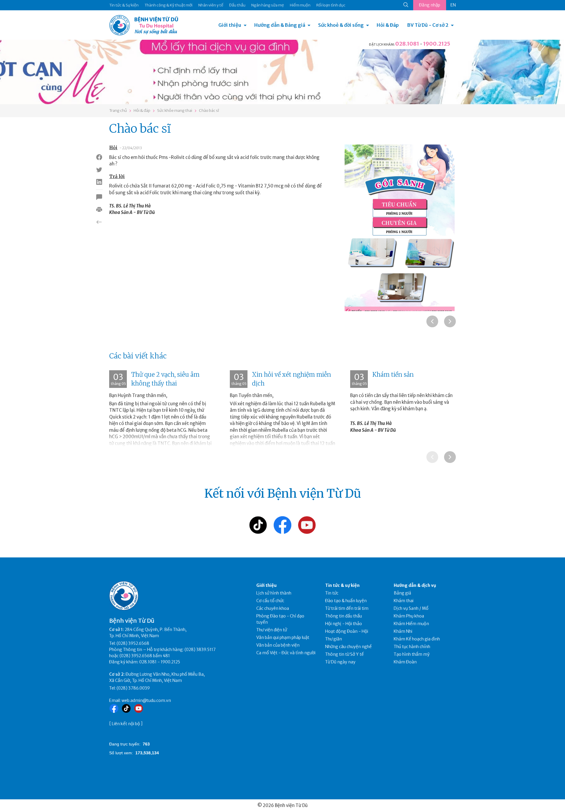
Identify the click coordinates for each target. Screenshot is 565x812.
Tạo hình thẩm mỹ (412, 654)
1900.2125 (436, 43)
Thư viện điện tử (271, 629)
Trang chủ (118, 110)
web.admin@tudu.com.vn (146, 700)
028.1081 (407, 43)
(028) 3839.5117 (200, 649)
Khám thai (403, 600)
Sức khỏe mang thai (174, 110)
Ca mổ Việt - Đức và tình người (285, 652)
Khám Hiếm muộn (411, 623)
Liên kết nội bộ (126, 723)
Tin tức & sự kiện (342, 585)
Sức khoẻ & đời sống (341, 25)
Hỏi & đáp (142, 110)
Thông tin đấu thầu (343, 616)
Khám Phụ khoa (409, 616)
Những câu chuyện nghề (348, 646)
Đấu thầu (237, 5)
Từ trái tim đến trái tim (346, 608)
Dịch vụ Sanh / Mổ (411, 608)
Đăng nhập (429, 5)
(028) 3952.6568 (133, 643)
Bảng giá (402, 593)
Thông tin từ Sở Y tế (344, 654)
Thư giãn (333, 639)
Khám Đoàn (405, 662)
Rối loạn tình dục (330, 5)
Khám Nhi (403, 631)
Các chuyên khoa (272, 608)
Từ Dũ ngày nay (340, 662)
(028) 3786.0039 (133, 688)
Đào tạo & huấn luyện (346, 600)
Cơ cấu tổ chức (270, 600)
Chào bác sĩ (209, 110)
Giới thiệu (229, 25)
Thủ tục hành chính (412, 646)
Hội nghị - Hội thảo (343, 623)
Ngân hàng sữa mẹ (267, 5)
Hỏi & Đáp (388, 25)
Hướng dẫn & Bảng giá (279, 25)
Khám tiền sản (393, 374)
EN (453, 5)
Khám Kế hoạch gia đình (417, 639)
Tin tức (331, 593)
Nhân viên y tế (210, 5)
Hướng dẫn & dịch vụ (415, 585)
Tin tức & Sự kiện (124, 5)
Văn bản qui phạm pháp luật (282, 637)
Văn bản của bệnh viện (278, 645)
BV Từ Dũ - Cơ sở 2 (427, 25)
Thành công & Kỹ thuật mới (168, 5)
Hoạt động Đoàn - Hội (346, 631)
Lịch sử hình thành (273, 593)
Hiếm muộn (300, 5)
